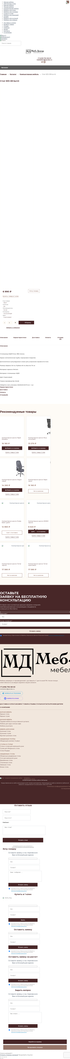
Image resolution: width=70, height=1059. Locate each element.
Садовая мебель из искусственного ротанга (14, 721)
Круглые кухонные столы (8, 735)
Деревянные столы (6, 760)
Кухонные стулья (5, 733)
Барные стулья (5, 716)
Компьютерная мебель (11, 8)
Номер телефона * (6, 621)
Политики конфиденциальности (56, 635)
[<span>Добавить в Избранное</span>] (12, 428)
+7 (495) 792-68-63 (44, 58)
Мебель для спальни (10, 20)
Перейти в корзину (35, 1041)
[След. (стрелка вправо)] (2, 1058)
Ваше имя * (3, 613)
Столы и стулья (8, 13)
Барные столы (4, 714)
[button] (12, 448)
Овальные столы (5, 765)
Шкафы (6, 17)
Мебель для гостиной (11, 18)
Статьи (38, 704)
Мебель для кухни (10, 10)
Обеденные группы (7, 739)
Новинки (6, 28)
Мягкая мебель (9, 2)
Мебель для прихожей (11, 15)
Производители (56, 704)
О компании (8, 32)
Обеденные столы (10, 4)
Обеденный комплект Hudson (10, 741)
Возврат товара (9, 24)
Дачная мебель (9, 7)
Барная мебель (9, 5)
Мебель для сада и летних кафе (10, 724)
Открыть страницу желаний (9, 1055)
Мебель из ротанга (6, 726)
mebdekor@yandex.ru (44, 60)
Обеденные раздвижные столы (10, 756)
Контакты (7, 31)
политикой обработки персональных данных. (23, 847)
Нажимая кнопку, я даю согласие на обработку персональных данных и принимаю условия (33, 635)
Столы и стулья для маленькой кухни (12, 746)
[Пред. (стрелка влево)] (0, 1058)
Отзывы (6, 26)
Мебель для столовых (11, 12)
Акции (6, 29)
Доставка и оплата (10, 23)
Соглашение (65, 788)
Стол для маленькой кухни (8, 758)
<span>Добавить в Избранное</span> (22, 419)
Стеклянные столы (6, 762)
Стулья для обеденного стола (10, 748)
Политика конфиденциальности (58, 786)
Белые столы (4, 767)
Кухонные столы (5, 731)
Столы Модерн (5, 751)
